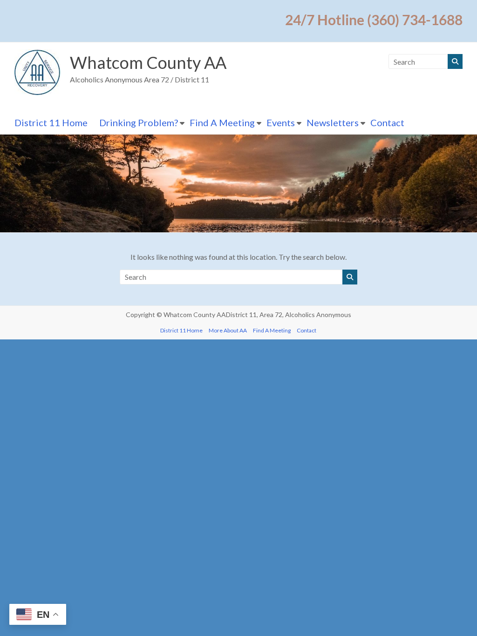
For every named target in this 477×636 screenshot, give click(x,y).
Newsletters (333, 122)
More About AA (228, 330)
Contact (387, 122)
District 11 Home (51, 122)
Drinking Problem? (138, 122)
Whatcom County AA (148, 62)
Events (280, 122)
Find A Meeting (222, 122)
